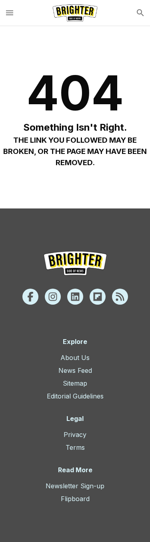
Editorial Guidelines (75, 396)
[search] (140, 13)
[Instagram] (53, 297)
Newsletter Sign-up (75, 486)
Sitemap (75, 383)
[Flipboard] (98, 297)
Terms (75, 447)
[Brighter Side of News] (75, 13)
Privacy (75, 435)
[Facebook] (30, 297)
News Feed (75, 370)
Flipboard (75, 499)
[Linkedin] (75, 297)
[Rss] (120, 297)
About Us (75, 358)
